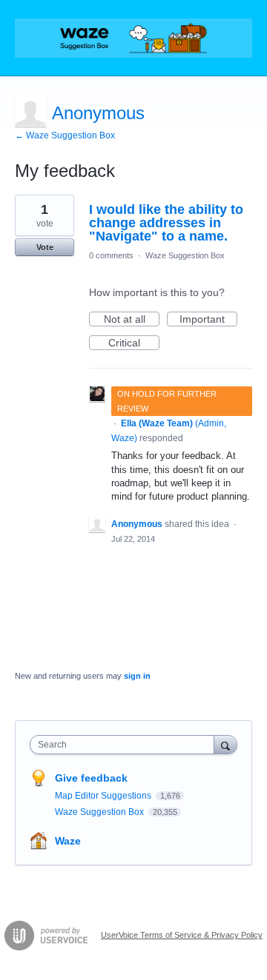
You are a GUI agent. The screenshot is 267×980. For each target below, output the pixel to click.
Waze (68, 841)
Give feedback (91, 778)
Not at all (131, 319)
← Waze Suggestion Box (65, 135)
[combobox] (125, 744)
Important (208, 319)
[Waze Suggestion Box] (133, 38)
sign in (137, 675)
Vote (44, 247)
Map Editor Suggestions (104, 796)
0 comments (111, 255)
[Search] (225, 744)
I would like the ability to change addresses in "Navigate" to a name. (166, 223)
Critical (133, 343)
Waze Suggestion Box (185, 255)
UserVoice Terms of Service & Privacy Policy (182, 934)
